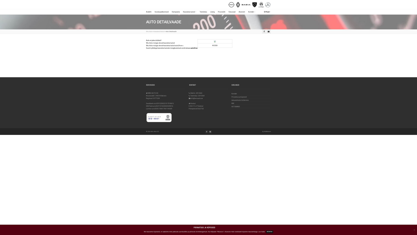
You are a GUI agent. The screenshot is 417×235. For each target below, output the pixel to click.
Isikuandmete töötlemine (240, 100)
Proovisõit (221, 12)
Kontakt (251, 12)
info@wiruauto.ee (197, 98)
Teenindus (203, 12)
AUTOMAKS (236, 106)
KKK (233, 103)
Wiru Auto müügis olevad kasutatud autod (160, 43)
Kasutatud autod (189, 12)
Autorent (242, 12)
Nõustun (269, 231)
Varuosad (231, 12)
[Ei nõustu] (414, 230)
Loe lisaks (261, 231)
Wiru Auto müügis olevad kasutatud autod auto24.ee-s (164, 45)
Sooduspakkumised (162, 12)
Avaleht (148, 12)
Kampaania (176, 12)
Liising (212, 12)
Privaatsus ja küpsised (239, 97)
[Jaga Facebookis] (264, 31)
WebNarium (267, 131)
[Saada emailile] (268, 31)
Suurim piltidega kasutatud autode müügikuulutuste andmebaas (172, 48)
